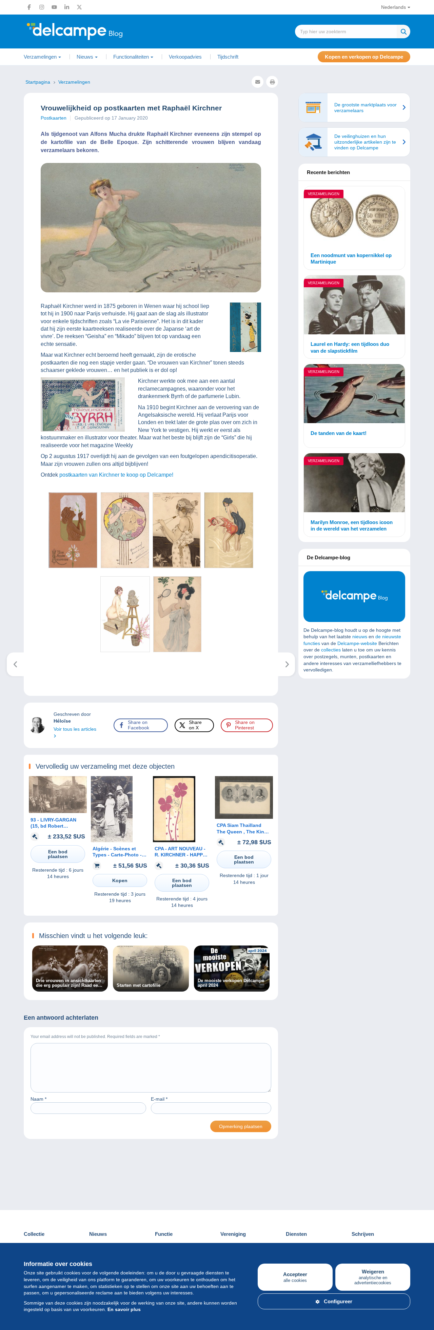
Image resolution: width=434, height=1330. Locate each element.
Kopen (119, 880)
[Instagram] (41, 7)
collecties (331, 649)
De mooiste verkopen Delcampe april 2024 (231, 983)
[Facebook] (29, 7)
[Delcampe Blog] (90, 31)
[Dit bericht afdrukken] (272, 82)
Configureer (338, 1301)
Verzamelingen (323, 194)
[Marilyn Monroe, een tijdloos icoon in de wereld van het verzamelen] (354, 483)
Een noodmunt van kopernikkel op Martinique (351, 258)
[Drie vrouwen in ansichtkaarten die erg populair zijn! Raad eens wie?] (70, 988)
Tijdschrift (227, 56)
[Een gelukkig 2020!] (286, 664)
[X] (79, 7)
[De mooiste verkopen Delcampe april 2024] (232, 988)
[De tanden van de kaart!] (354, 394)
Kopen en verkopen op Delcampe (364, 57)
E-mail (159, 1099)
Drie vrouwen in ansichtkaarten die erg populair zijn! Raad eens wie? (69, 983)
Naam (38, 1099)
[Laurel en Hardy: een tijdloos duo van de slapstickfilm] (354, 305)
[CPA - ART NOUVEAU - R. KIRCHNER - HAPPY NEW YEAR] (174, 840)
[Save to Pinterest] (11, 505)
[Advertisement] (354, 732)
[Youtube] (54, 7)
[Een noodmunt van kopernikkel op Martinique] (354, 216)
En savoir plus (124, 1309)
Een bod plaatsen (58, 854)
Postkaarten (53, 118)
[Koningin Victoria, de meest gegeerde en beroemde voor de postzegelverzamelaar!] (15, 664)
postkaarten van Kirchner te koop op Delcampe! (116, 475)
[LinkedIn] (66, 7)
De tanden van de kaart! (339, 433)
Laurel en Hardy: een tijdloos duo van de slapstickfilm (350, 347)
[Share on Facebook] (11, 472)
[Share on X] (11, 488)
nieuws (359, 636)
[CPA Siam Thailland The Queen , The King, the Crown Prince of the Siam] (244, 817)
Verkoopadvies (185, 56)
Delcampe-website (357, 643)
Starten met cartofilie (138, 985)
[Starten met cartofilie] (151, 988)
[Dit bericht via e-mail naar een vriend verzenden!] (257, 82)
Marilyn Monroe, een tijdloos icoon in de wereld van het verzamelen (352, 525)
